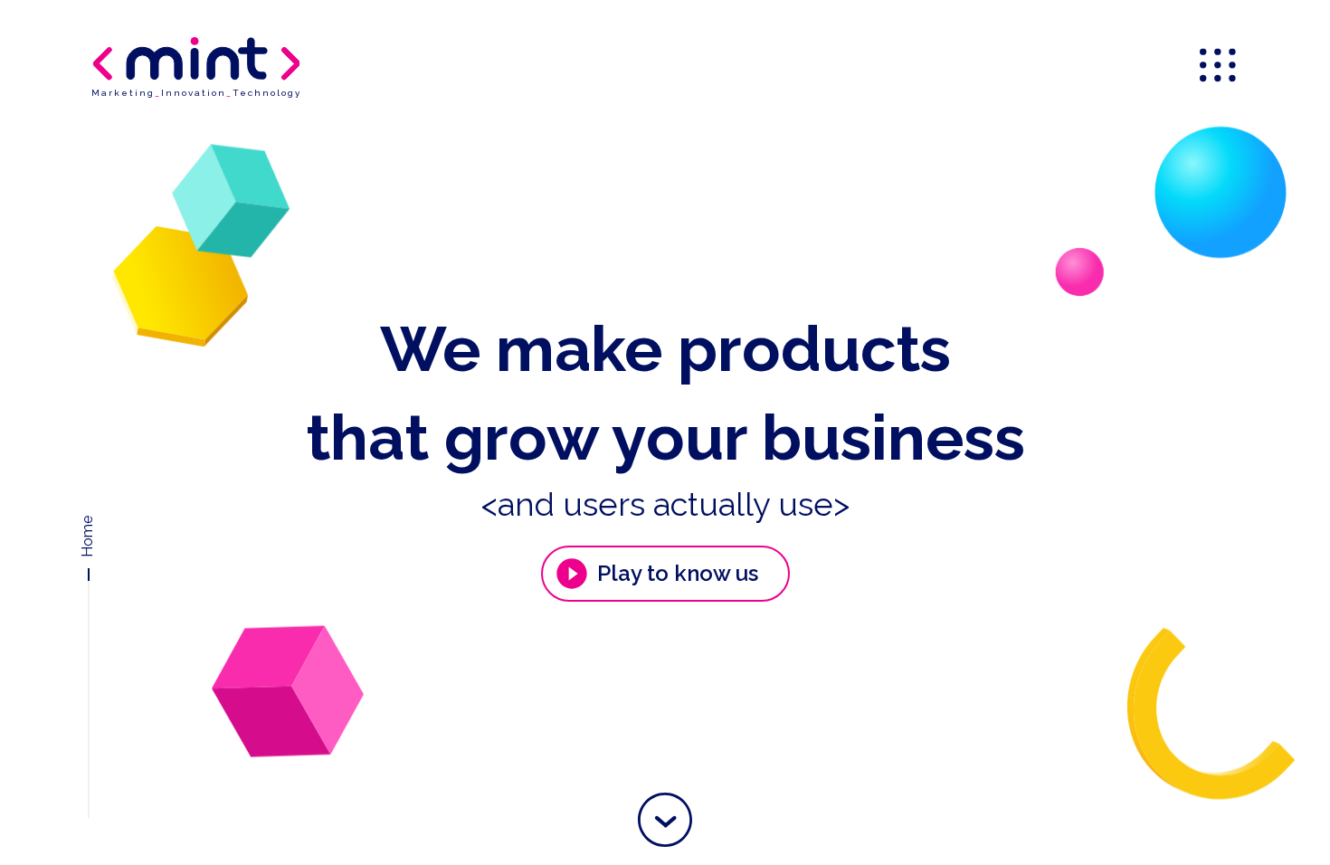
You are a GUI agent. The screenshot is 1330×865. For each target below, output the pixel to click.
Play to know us (677, 573)
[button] (665, 820)
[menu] (1219, 67)
